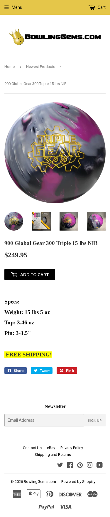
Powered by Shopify (78, 481)
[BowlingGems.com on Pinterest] (80, 465)
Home (9, 66)
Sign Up (95, 420)
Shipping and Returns (53, 454)
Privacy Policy (71, 448)
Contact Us (32, 448)
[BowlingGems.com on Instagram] (90, 465)
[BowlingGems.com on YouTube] (100, 465)
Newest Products (40, 66)
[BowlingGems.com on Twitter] (60, 465)
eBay (51, 448)
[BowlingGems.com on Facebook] (70, 465)
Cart (101, 7)
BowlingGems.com (40, 481)
